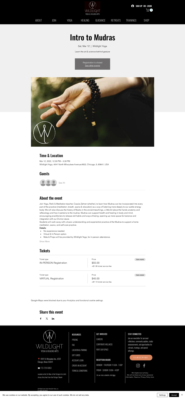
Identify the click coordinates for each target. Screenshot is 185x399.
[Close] (181, 395)
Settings (162, 395)
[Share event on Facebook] (41, 319)
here (114, 375)
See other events (92, 65)
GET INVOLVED (101, 334)
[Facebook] (144, 365)
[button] (150, 10)
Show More (45, 241)
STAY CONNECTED (134, 334)
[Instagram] (138, 365)
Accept (174, 395)
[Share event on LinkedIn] (53, 319)
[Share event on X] (47, 319)
